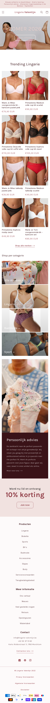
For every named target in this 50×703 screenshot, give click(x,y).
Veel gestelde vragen (25, 607)
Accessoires (25, 558)
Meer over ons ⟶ (15, 471)
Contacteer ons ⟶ (25, 651)
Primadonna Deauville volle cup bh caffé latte (12, 148)
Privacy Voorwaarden (25, 677)
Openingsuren (25, 618)
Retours (25, 612)
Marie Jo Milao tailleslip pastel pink (12, 189)
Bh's (25, 547)
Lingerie (9, 304)
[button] (3, 12)
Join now (25, 505)
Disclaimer (25, 690)
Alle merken (12, 280)
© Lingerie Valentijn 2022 (25, 671)
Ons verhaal (25, 596)
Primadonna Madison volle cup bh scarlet (34, 104)
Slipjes (25, 564)
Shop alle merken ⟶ (25, 245)
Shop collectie (25, 38)
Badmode (10, 328)
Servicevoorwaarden (25, 575)
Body (25, 569)
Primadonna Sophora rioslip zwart (11, 231)
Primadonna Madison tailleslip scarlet (34, 189)
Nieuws (25, 601)
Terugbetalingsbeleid (25, 580)
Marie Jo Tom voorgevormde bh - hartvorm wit (34, 232)
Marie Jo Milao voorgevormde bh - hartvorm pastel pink (11, 105)
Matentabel (25, 623)
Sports (25, 542)
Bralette (25, 536)
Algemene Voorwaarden (25, 683)
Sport (8, 352)
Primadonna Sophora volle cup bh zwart (34, 148)
